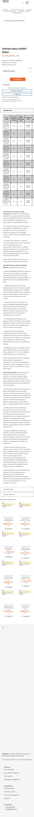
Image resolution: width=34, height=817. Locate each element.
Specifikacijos (8, 489)
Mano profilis (8, 776)
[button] (27, 3)
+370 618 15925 (10, 807)
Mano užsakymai (9, 769)
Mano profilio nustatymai (11, 773)
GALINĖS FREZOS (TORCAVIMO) (21, 12)
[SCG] (7, 3)
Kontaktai (7, 798)
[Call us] (19, 3)
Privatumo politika (9, 791)
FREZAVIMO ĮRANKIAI (17, 10)
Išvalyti (30, 68)
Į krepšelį (17, 79)
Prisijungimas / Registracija (12, 779)
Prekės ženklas (8, 494)
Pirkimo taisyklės (9, 788)
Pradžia (5, 10)
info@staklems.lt (11, 809)
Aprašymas (7, 110)
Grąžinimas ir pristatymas (11, 795)
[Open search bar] (23, 3)
